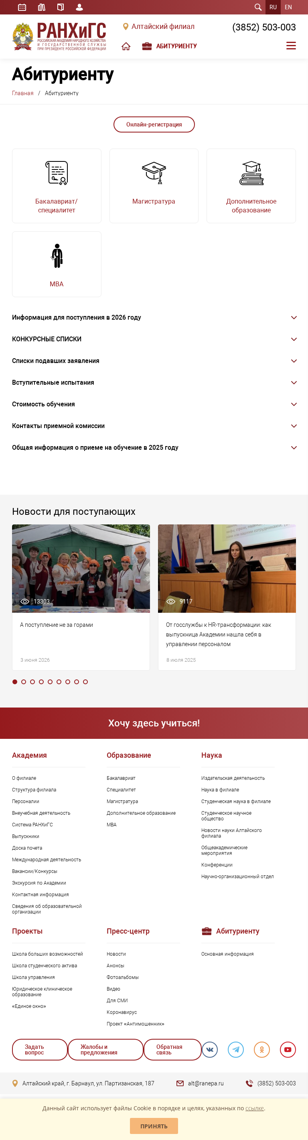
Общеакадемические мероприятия (224, 850)
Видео (113, 989)
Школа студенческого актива (44, 966)
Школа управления (33, 977)
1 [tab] (14, 681)
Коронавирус (122, 1012)
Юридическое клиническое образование (42, 991)
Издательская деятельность (233, 778)
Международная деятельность (46, 860)
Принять (154, 1126)
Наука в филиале (220, 790)
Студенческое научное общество (226, 816)
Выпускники (25, 836)
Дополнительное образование (141, 813)
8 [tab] (76, 681)
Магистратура (122, 801)
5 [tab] (50, 681)
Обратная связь (169, 1050)
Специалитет (121, 790)
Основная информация (227, 954)
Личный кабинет (79, 7)
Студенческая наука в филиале (236, 801)
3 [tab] (32, 681)
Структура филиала (34, 790)
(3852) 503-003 (264, 27)
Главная (23, 93)
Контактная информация (40, 894)
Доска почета (27, 848)
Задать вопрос (34, 1050)
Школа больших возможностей (47, 954)
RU (273, 7)
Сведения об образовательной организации (47, 909)
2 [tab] (23, 681)
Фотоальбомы (123, 977)
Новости (116, 954)
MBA (112, 825)
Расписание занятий (22, 7)
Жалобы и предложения (99, 1050)
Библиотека (41, 7)
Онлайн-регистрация (154, 124)
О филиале (24, 778)
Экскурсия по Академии (39, 883)
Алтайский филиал (163, 26)
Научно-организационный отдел (237, 876)
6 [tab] (59, 681)
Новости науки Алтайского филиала (231, 833)
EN (288, 7)
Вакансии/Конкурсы (34, 871)
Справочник (60, 7)
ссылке (254, 1108)
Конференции (217, 865)
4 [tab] (41, 681)
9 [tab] (85, 681)
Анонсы (115, 966)
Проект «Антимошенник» (135, 1024)
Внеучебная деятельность (41, 813)
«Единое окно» (29, 1006)
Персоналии (25, 801)
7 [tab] (67, 681)
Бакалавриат (121, 778)
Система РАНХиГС (32, 825)
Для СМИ (117, 1000)
